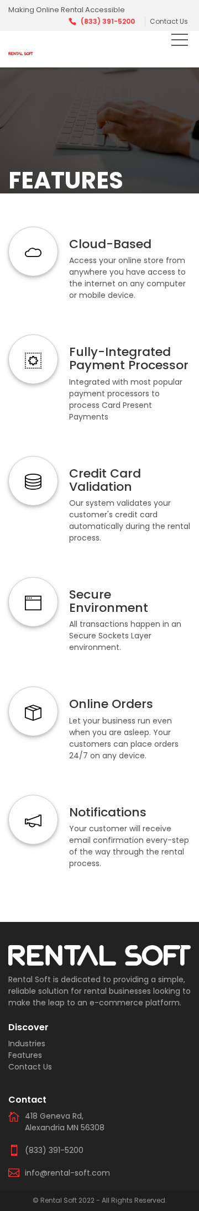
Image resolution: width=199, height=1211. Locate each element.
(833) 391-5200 (108, 21)
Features (25, 1055)
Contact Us (169, 21)
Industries (26, 1043)
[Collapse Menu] (179, 42)
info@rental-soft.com (67, 1172)
